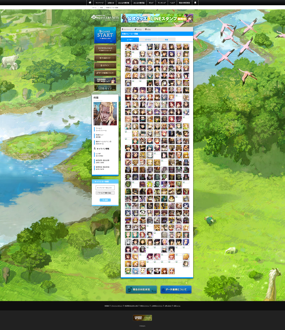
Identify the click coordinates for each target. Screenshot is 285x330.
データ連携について (105, 73)
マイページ (99, 3)
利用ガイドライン (144, 306)
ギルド (151, 3)
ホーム (94, 7)
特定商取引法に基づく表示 (131, 306)
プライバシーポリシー (116, 306)
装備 (166, 39)
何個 (101, 7)
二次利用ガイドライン (157, 306)
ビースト (148, 39)
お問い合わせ (168, 306)
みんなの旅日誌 (139, 3)
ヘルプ (172, 3)
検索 (106, 200)
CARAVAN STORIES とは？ (105, 80)
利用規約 (107, 306)
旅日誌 (139, 29)
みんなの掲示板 (123, 3)
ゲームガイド (105, 88)
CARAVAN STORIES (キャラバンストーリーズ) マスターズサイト (105, 18)
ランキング (162, 3)
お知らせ (111, 3)
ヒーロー (130, 39)
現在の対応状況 (184, 3)
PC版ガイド (105, 58)
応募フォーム (177, 306)
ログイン (105, 65)
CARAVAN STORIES (142, 318)
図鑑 (149, 29)
